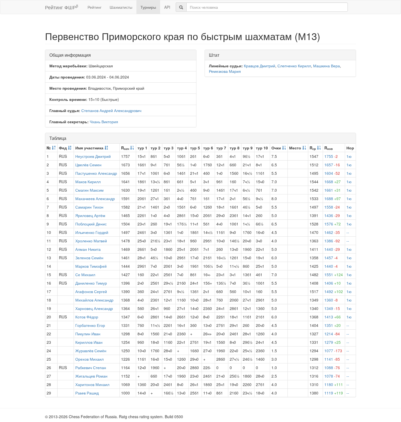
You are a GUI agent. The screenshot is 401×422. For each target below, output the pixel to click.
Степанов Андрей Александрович (111, 110)
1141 (332, 359)
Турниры (148, 7)
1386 (332, 240)
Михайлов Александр (94, 300)
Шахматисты (121, 7)
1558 (332, 207)
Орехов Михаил (89, 359)
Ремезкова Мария (225, 71)
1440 (332, 249)
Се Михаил (85, 274)
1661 (332, 190)
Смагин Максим (89, 190)
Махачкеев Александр (95, 198)
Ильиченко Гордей (91, 232)
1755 (331, 156)
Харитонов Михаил (92, 384)
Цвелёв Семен (88, 164)
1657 (332, 164)
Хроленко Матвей (91, 240)
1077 (333, 350)
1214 (332, 333)
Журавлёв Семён (90, 350)
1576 (332, 224)
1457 (331, 257)
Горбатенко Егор (90, 325)
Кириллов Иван (89, 342)
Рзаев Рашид (87, 393)
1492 (333, 291)
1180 (333, 384)
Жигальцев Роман (91, 376)
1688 (332, 198)
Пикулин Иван (87, 333)
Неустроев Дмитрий (93, 156)
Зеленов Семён (89, 257)
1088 (332, 367)
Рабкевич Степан (90, 367)
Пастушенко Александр (96, 173)
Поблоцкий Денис (91, 224)
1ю (349, 156)
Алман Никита (88, 249)
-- (347, 232)
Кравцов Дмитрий (259, 65)
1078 (332, 376)
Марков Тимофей (91, 266)
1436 (332, 215)
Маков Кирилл (88, 181)
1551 (333, 274)
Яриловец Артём (90, 215)
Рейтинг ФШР (61, 7)
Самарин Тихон (89, 207)
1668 (332, 181)
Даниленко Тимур (91, 283)
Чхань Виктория (104, 121)
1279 (332, 342)
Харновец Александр (94, 308)
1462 (332, 232)
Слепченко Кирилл (294, 65)
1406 (332, 283)
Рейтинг (94, 7)
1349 (332, 308)
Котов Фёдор (86, 316)
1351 (332, 325)
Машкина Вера (326, 65)
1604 (332, 173)
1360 (331, 300)
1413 (332, 316)
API (167, 7)
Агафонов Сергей (91, 291)
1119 (333, 393)
